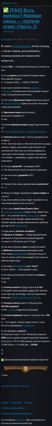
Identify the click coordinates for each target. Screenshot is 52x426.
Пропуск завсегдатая (14, 212)
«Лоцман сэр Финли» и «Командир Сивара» (25, 131)
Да (5, 187)
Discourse (20, 419)
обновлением (22, 46)
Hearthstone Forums (9, 3)
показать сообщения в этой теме (15, 386)
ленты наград (33, 215)
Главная (5, 402)
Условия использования (13, 407)
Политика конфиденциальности (17, 413)
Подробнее (21, 225)
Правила (28, 402)
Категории (16, 402)
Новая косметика (12, 103)
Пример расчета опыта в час (26, 297)
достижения (19, 253)
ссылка (11, 309)
